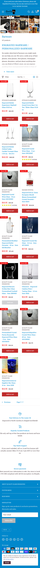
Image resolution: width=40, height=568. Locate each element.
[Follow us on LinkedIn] (21, 539)
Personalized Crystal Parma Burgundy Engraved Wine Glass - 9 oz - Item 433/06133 (9, 337)
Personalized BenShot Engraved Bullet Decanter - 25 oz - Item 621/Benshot (10, 244)
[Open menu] (3, 12)
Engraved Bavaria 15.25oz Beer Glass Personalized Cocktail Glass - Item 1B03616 (9, 290)
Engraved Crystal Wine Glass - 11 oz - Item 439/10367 (29, 151)
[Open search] (29, 12)
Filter (7, 77)
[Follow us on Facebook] (3, 539)
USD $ (5, 529)
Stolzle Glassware (9, 100)
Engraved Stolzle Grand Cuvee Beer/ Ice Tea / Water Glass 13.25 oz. (30, 106)
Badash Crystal (27, 190)
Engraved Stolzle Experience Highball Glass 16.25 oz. (9, 105)
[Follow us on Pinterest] (14, 539)
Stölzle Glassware (29, 100)
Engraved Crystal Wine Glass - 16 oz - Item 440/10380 (9, 197)
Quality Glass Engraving (27, 145)
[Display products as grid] (34, 77)
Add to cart (10, 119)
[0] (36, 12)
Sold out (10, 302)
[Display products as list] (37, 77)
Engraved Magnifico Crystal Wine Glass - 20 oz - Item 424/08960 (29, 336)
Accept (7, 562)
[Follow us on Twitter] (7, 539)
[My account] (32, 12)
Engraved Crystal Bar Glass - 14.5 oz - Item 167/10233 (29, 243)
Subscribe (9, 520)
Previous (7, 402)
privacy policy (9, 559)
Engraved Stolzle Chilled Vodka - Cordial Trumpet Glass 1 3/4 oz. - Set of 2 (10, 150)
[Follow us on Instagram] (10, 539)
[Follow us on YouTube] (18, 539)
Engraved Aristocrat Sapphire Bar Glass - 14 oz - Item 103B (9, 383)
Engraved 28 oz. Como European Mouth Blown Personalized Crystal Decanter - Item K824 (30, 197)
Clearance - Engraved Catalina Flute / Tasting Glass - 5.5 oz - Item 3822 (30, 290)
